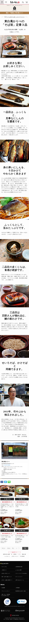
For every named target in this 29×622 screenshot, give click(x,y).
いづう (19, 554)
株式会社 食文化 (15, 615)
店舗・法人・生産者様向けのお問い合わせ (6, 595)
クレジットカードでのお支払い (21, 573)
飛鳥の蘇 (24, 554)
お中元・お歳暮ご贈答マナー (7, 580)
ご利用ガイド (4, 570)
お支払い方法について (6, 573)
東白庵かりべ (3, 513)
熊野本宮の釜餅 (6, 554)
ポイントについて (18, 576)
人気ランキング (15, 556)
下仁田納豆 (22, 556)
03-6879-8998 (7, 465)
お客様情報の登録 (18, 566)
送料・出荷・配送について (7, 576)
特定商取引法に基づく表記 (20, 591)
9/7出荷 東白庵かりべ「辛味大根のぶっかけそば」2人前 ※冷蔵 (21, 505)
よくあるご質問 (18, 570)
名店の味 (14, 10)
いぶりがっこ (7, 556)
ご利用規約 (17, 587)
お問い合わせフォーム (19, 580)
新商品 (15, 554)
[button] (22, 601)
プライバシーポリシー (6, 591)
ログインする (4, 566)
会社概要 (3, 587)
